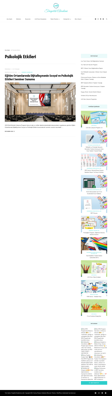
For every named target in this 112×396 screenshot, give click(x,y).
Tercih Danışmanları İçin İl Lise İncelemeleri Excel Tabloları (94, 192)
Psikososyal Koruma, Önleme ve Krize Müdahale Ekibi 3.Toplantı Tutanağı (93, 78)
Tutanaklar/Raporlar (94, 145)
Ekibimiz (18, 19)
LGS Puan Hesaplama (40, 19)
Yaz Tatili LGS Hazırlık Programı (89, 64)
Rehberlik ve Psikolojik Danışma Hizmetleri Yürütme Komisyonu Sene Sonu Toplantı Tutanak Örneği (94, 149)
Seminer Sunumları (27, 72)
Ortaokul (94, 125)
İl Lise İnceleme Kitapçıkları (94, 316)
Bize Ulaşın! (78, 19)
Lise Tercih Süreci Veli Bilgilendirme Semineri (92, 61)
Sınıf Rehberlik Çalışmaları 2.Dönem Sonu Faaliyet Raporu (94, 72)
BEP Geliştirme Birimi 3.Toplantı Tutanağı (91, 83)
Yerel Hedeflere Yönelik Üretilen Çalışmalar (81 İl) (94, 256)
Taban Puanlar (54, 19)
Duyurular (28, 19)
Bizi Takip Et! (94, 382)
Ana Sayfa (9, 19)
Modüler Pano (94, 294)
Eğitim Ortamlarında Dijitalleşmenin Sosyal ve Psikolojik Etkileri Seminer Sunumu (39, 77)
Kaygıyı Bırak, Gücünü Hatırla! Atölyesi (91, 92)
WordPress (59, 393)
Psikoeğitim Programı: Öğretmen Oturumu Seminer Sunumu (94, 233)
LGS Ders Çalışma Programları (89, 99)
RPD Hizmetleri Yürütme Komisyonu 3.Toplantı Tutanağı (93, 87)
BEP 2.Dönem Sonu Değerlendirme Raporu (92, 68)
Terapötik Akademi (56, 11)
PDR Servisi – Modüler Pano (94, 296)
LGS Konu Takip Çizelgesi (94, 277)
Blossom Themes (51, 393)
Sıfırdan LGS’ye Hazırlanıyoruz (89, 95)
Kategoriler (67, 19)
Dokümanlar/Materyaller (94, 168)
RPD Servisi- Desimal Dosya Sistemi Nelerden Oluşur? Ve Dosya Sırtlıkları (94, 171)
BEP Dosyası (94, 213)
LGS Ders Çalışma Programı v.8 (94, 127)
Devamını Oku (9, 131)
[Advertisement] (56, 35)
